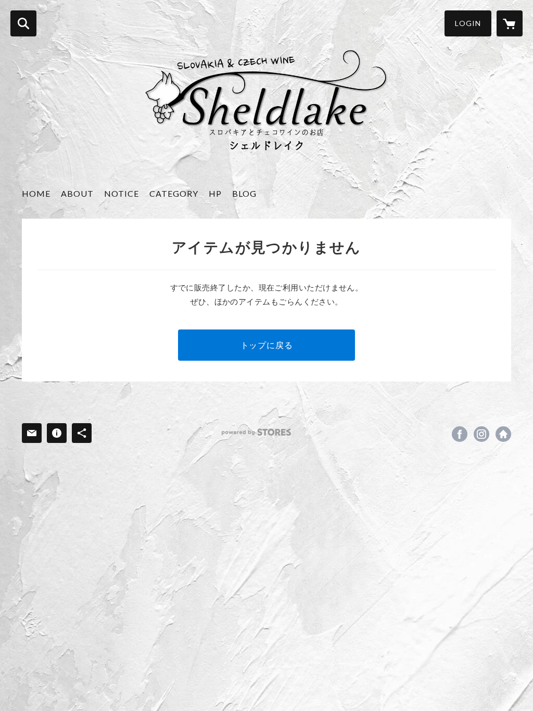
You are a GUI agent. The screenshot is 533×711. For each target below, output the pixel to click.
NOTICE (121, 193)
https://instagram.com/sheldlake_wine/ (481, 434)
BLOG (244, 193)
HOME (36, 193)
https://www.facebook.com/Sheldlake (459, 434)
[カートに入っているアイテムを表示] (510, 23)
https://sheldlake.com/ (503, 434)
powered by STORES (256, 432)
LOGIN (468, 23)
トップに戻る (266, 345)
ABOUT (77, 193)
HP (215, 193)
